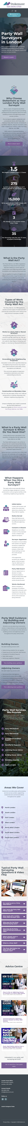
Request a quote (9, 57)
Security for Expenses (13, 745)
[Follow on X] (6, 1099)
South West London (12, 832)
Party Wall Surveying (16, 994)
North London (10, 807)
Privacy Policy (6, 1122)
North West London (12, 827)
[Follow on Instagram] (2, 1099)
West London (10, 822)
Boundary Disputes (12, 760)
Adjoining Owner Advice (14, 750)
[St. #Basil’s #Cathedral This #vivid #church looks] (14, 1112)
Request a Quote (14, 15)
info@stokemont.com (7, 1092)
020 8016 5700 (14, 6)
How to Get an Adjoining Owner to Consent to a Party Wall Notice (14, 992)
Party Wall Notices (12, 728)
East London (9, 817)
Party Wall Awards (12, 733)
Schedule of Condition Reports (13, 739)
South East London (12, 837)
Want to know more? (14, 143)
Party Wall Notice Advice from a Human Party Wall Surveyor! (13, 1047)
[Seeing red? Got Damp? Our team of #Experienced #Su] (23, 1112)
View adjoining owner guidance (13, 687)
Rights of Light (10, 765)
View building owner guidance (13, 663)
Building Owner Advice (13, 755)
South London (10, 812)
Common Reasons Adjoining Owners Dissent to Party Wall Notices (12, 1020)
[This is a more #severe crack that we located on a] (5, 1112)
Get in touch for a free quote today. (14, 1065)
